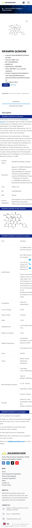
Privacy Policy (6, 485)
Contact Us (5, 483)
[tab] (16, 102)
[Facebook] (3, 463)
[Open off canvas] (28, 2)
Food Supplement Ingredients (19, 93)
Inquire (6, 85)
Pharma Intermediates (9, 476)
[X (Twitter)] (12, 463)
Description (16, 101)
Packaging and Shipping (16, 106)
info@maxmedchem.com (13, 519)
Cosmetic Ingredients (9, 478)
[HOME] (2, 8)
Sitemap (23, 526)
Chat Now (13, 85)
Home (4, 472)
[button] (23, 2)
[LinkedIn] (8, 463)
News (4, 480)
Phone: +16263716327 (13, 514)
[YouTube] (17, 463)
